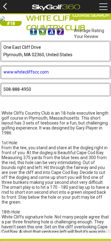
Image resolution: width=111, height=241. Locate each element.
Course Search (90, 15)
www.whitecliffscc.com (26, 72)
